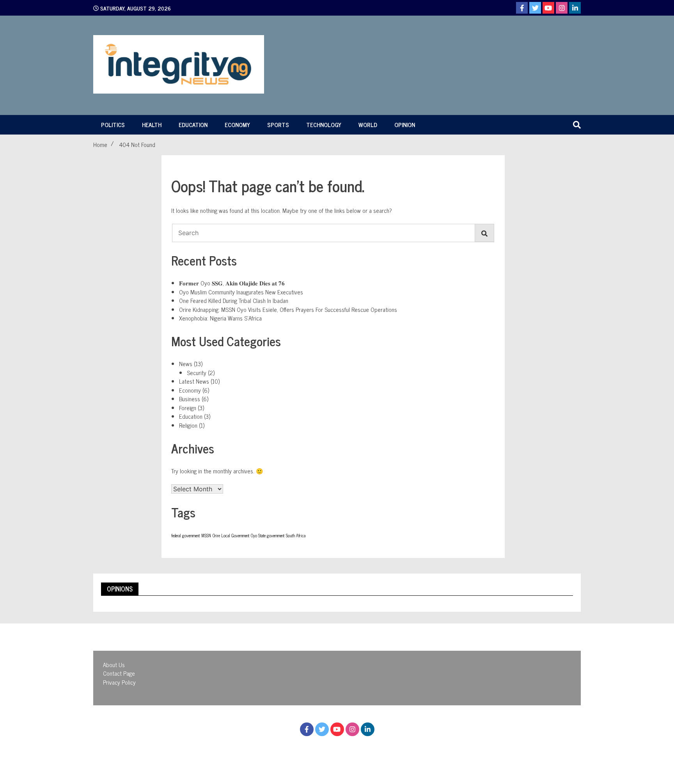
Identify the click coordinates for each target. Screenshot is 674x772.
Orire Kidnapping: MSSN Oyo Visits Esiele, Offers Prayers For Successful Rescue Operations (288, 309)
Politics (113, 124)
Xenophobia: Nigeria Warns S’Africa (220, 318)
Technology (323, 124)
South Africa (295, 535)
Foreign (187, 408)
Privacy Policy (119, 682)
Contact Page (119, 673)
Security (196, 372)
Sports (278, 124)
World (367, 124)
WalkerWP (405, 748)
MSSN (206, 535)
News (185, 363)
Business (189, 399)
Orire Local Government (231, 535)
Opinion (404, 124)
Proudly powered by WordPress (294, 748)
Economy (237, 124)
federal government (185, 535)
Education (193, 124)
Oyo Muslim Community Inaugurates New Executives (241, 292)
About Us (114, 664)
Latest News (194, 381)
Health (151, 124)
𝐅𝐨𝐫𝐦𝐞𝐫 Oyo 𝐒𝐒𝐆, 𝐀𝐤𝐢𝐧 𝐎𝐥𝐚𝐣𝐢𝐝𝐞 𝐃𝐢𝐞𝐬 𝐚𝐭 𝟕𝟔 (232, 283)
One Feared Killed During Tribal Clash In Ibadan (233, 300)
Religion (188, 425)
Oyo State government (267, 535)
